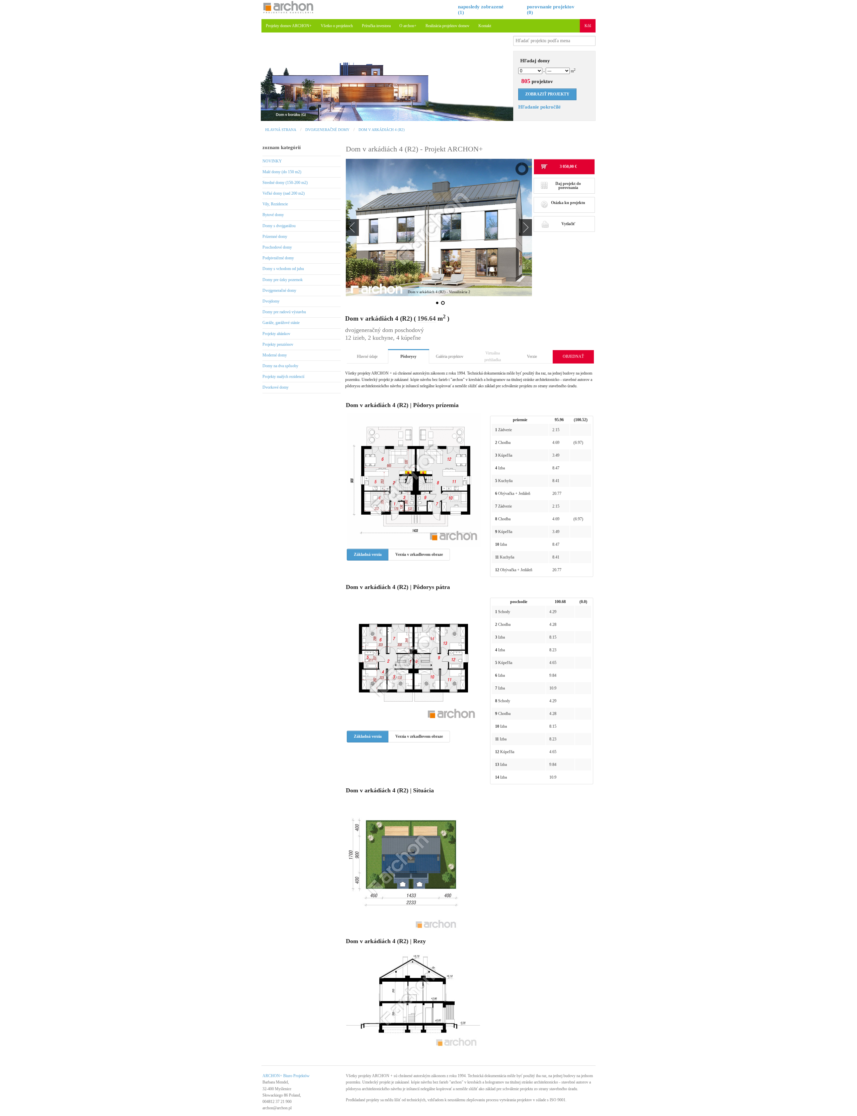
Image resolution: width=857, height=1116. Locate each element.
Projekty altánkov (276, 333)
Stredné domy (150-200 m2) (285, 182)
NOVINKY (272, 161)
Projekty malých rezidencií (283, 376)
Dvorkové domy (275, 387)
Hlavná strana (280, 130)
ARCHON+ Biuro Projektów (286, 1075)
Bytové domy (273, 214)
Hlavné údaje (367, 356)
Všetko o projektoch (337, 25)
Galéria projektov (449, 356)
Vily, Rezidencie (275, 204)
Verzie (532, 356)
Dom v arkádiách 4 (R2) (382, 130)
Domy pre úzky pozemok (282, 279)
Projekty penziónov (277, 344)
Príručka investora (376, 25)
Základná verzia (368, 554)
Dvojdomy (271, 301)
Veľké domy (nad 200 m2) (283, 193)
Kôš (588, 25)
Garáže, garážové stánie (281, 322)
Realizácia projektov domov (447, 25)
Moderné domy (274, 355)
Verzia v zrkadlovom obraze (419, 554)
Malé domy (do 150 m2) (281, 172)
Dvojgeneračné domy (327, 130)
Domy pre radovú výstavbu (284, 312)
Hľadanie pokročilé (539, 107)
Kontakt (484, 25)
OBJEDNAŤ (573, 356)
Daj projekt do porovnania (568, 185)
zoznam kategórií (281, 147)
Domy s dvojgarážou (279, 225)
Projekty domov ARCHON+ (289, 25)
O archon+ (407, 25)
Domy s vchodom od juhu (283, 268)
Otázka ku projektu (568, 202)
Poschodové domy (277, 247)
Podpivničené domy (278, 258)
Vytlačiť (568, 223)
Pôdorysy (408, 356)
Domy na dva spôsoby (280, 366)
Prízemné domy (274, 236)
